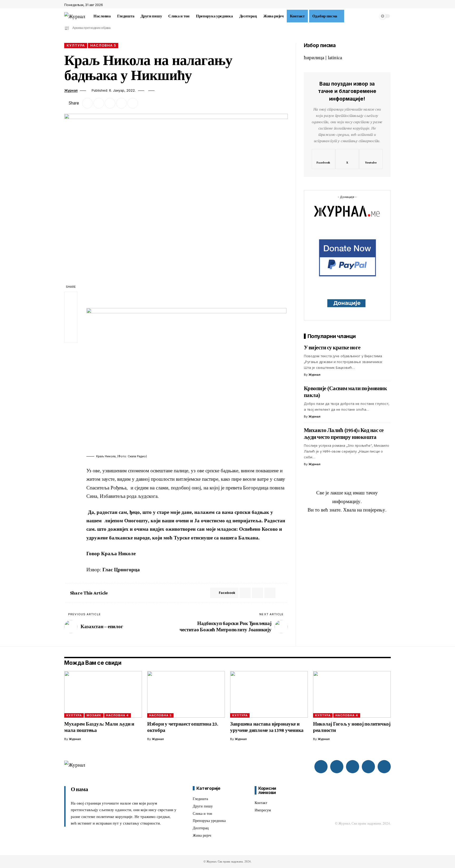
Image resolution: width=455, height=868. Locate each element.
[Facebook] (376, 5)
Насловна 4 (117, 715)
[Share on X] (98, 103)
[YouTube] (388, 5)
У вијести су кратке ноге (332, 347)
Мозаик (94, 715)
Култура (76, 45)
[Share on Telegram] (257, 593)
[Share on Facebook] (87, 103)
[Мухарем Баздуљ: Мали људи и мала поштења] (103, 694)
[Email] (110, 103)
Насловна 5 (103, 45)
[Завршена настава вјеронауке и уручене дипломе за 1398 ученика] (269, 694)
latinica (335, 57)
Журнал (71, 90)
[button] (347, 16)
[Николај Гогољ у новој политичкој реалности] (352, 694)
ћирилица (314, 57)
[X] (382, 5)
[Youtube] (371, 159)
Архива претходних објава (91, 28)
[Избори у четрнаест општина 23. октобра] (186, 694)
